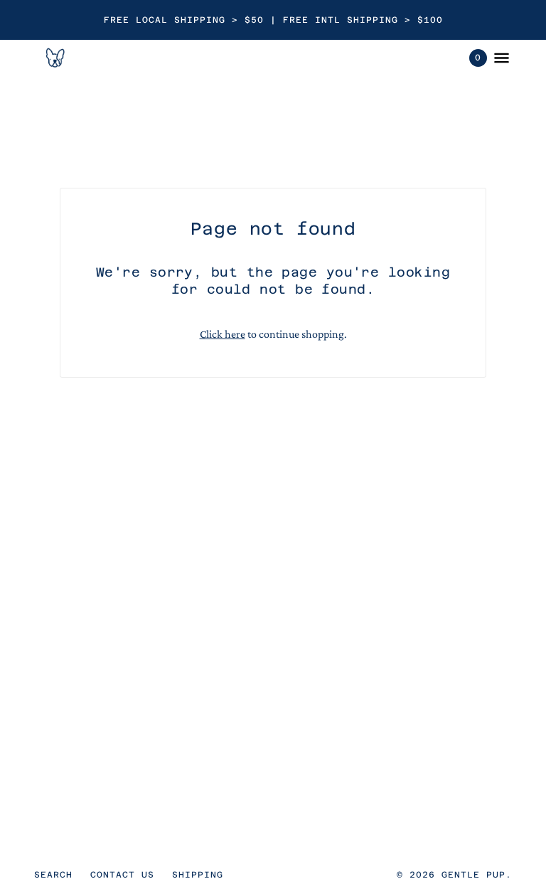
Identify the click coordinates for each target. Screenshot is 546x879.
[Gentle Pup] (54, 57)
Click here (222, 334)
